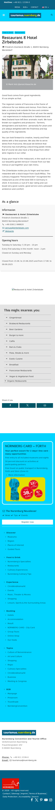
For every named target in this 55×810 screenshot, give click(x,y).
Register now (27, 522)
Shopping (12, 599)
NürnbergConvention (17, 706)
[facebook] (32, 800)
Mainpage (12, 693)
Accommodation (15, 619)
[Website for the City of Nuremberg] (27, 783)
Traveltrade (12, 702)
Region (10, 541)
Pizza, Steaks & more (19, 353)
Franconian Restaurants (20, 370)
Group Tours (13, 632)
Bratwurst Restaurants (19, 323)
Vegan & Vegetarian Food (21, 376)
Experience (12, 582)
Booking (10, 611)
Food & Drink (13, 557)
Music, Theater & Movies (19, 594)
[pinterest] (41, 800)
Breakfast (13, 365)
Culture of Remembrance (19, 652)
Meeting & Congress (17, 681)
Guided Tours (13, 549)
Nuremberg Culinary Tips (19, 574)
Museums (12, 537)
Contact (34, 7)
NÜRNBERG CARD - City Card (21, 627)
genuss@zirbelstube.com (17, 228)
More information (16, 475)
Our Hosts (12, 640)
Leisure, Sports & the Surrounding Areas (26, 603)
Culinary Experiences (17, 570)
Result (10, 623)
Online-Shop (13, 636)
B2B (24, 7)
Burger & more (16, 335)
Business (11, 677)
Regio (10, 665)
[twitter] (36, 800)
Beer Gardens (15, 329)
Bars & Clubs (15, 347)
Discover (11, 533)
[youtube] (46, 800)
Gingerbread (15, 318)
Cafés (12, 341)
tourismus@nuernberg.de (24, 760)
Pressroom (12, 698)
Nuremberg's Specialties (19, 561)
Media (17, 7)
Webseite (9, 231)
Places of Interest (15, 545)
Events (10, 590)
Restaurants (13, 566)
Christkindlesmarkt (16, 586)
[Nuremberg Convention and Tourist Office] (25, 15)
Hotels (10, 615)
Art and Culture (14, 656)
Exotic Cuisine (16, 359)
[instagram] (50, 800)
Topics (9, 648)
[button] (10, 405)
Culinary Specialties (16, 669)
